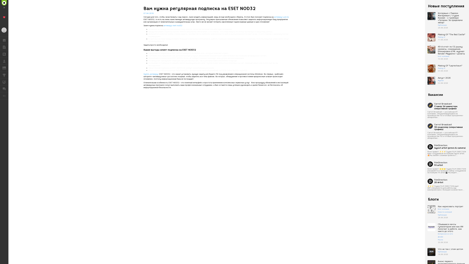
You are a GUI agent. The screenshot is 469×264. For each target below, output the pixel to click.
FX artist (438, 165)
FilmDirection (440, 145)
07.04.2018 (149, 13)
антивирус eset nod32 (173, 26)
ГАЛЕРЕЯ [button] (4, 40)
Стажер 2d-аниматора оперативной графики (445, 107)
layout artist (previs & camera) (450, 148)
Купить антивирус (151, 74)
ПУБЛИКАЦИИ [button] (4, 47)
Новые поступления (446, 6)
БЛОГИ (4, 54)
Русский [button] (5, 96)
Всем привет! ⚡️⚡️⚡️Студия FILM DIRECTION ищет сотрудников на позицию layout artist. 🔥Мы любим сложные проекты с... (446, 153)
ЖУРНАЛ (5, 68)
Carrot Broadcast (443, 104)
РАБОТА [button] (4, 61)
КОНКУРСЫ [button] (4, 75)
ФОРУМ (4, 88)
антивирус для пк (281, 17)
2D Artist (438, 182)
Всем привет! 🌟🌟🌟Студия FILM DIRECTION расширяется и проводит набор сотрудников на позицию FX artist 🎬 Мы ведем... (446, 171)
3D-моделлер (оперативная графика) (448, 128)
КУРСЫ (4, 81)
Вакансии (435, 95)
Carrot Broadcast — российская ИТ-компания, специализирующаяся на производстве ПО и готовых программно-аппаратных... (445, 114)
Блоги (433, 199)
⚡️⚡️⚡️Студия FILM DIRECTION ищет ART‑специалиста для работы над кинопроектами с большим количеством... (445, 188)
